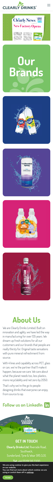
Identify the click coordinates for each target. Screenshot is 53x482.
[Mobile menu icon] (48, 5)
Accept (7, 477)
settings (30, 472)
